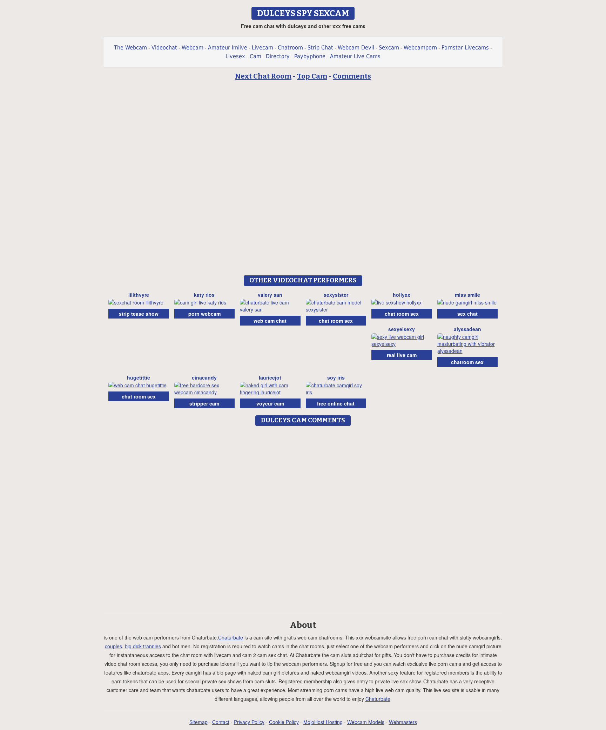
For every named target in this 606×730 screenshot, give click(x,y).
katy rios (204, 294)
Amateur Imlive (227, 47)
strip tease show (139, 313)
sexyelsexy (401, 329)
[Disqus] (303, 517)
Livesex (235, 56)
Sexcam (389, 47)
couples (113, 646)
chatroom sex (467, 362)
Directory (278, 56)
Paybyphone (309, 56)
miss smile (467, 294)
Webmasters (403, 721)
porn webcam (204, 313)
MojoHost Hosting (323, 721)
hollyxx (401, 294)
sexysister (336, 294)
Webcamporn (420, 47)
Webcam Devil (356, 47)
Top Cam (312, 76)
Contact (220, 721)
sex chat (467, 313)
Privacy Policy (249, 721)
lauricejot (270, 377)
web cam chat (270, 320)
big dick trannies (143, 646)
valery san (270, 294)
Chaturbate (230, 637)
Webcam (192, 47)
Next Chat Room (263, 76)
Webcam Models (365, 721)
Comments (352, 76)
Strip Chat (320, 47)
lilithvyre (138, 294)
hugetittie (138, 377)
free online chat (336, 403)
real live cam (402, 355)
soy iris (336, 377)
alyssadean (467, 329)
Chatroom (290, 47)
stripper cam (204, 403)
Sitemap (198, 721)
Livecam (262, 47)
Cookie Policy (284, 721)
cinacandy (204, 377)
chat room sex (336, 320)
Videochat (164, 47)
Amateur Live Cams (355, 56)
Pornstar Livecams (465, 47)
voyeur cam (270, 403)
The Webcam (130, 47)
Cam (255, 56)
